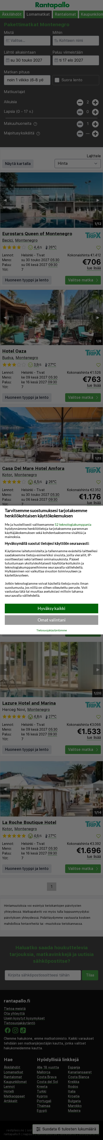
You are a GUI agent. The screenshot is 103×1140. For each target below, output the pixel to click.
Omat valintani (52, 619)
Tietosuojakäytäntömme (51, 630)
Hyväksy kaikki (51, 608)
